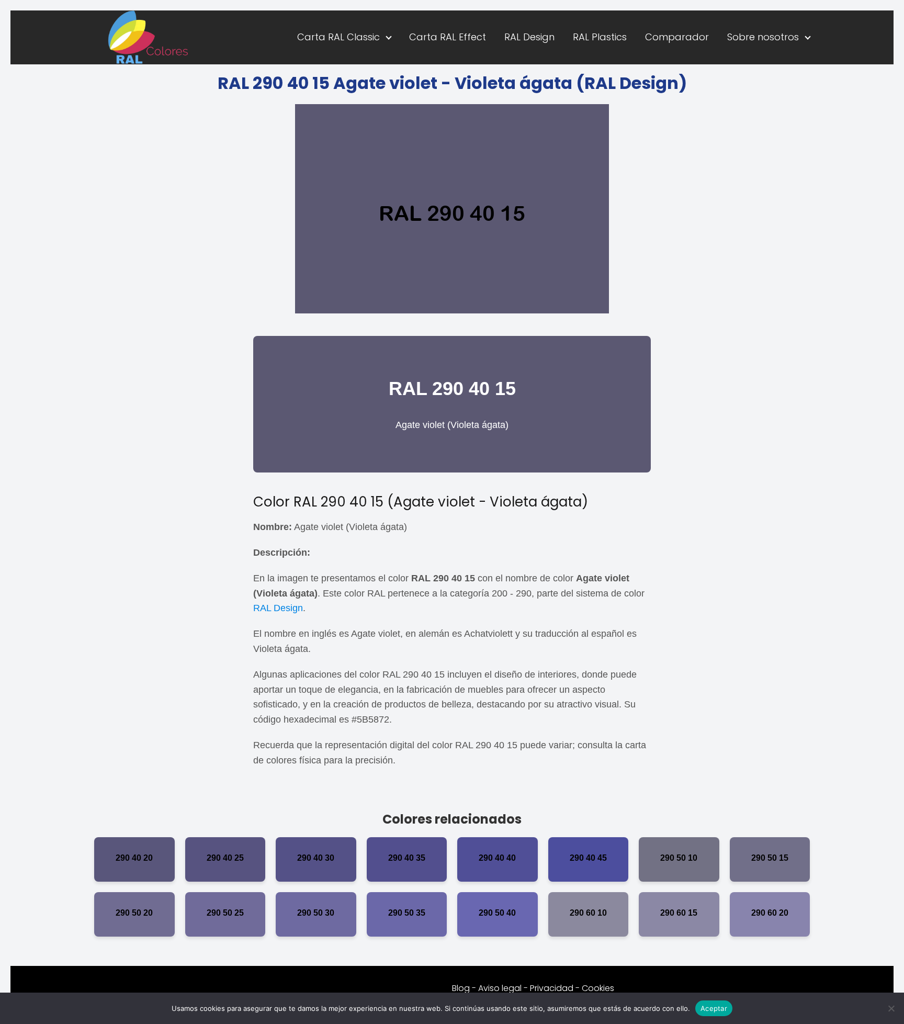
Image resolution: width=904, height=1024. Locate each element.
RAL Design (529, 36)
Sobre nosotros (763, 36)
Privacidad (551, 988)
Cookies (598, 988)
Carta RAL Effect (447, 36)
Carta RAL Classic (338, 36)
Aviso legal (500, 988)
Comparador (677, 36)
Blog (461, 988)
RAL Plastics (600, 36)
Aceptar (713, 1008)
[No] (891, 1008)
